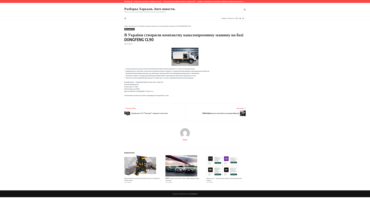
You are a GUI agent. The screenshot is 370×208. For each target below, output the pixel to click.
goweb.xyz (194, 194)
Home (126, 26)
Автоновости (133, 26)
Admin (185, 140)
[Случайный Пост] (240, 18)
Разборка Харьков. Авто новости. (149, 9)
